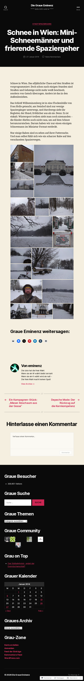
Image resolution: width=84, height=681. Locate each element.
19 (41, 599)
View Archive (27, 384)
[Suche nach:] (17, 503)
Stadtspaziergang (42, 24)
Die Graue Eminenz (42, 5)
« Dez (8, 611)
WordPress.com (12, 658)
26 (41, 603)
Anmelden (9, 648)
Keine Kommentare (53, 57)
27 (7, 607)
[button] (22, 153)
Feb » (40, 611)
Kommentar (66, 452)
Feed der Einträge (12, 651)
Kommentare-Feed (13, 655)
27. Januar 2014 (32, 57)
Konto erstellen (11, 645)
